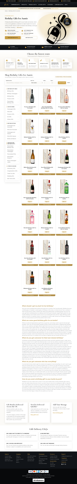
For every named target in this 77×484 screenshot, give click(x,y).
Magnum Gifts (42, 460)
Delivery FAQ (7, 459)
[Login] (72, 5)
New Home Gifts (11, 178)
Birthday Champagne (12, 93)
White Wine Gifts (31, 459)
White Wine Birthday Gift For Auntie (30, 168)
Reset (68, 82)
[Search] (69, 5)
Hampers (40, 461)
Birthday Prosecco (53, 457)
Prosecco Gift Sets (53, 456)
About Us (18, 456)
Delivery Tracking (8, 457)
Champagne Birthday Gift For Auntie (64, 168)
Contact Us (18, 457)
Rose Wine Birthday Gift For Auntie (47, 168)
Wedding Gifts (10, 176)
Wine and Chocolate (12, 129)
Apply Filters (62, 82)
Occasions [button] (50, 4)
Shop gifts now (35, 414)
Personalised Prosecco (10, 157)
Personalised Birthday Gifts (10, 102)
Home (6, 10)
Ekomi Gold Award (9, 460)
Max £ (52, 80)
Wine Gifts (9, 111)
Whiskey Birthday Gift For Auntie (30, 289)
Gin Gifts (9, 116)
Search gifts (9, 80)
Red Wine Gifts (31, 457)
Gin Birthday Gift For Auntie (64, 198)
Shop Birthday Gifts (13, 37)
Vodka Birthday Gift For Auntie (47, 198)
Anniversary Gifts (11, 168)
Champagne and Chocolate (11, 126)
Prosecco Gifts (10, 98)
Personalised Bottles (43, 463)
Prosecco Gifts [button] (32, 4)
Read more (19, 27)
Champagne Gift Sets (43, 458)
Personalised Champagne (10, 150)
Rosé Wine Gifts (31, 460)
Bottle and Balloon (11, 138)
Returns (17, 462)
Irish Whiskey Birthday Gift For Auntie (47, 289)
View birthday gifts (58, 412)
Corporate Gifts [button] (59, 4)
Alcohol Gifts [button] (41, 4)
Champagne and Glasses (11, 133)
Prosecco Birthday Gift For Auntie (30, 107)
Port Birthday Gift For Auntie (64, 259)
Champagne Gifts (11, 109)
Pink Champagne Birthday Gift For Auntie (30, 198)
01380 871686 (64, 460)
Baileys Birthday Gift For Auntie (47, 138)
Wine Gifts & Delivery (32, 456)
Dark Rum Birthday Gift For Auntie (30, 259)
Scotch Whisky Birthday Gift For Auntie (64, 228)
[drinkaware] (38, 480)
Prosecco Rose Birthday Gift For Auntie (64, 107)
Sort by (32, 80)
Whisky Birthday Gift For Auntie (47, 228)
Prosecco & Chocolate (54, 459)
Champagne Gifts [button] (15, 4)
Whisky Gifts (10, 119)
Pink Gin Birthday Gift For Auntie (30, 228)
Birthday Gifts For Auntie (14, 10)
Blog (66, 4)
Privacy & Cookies (19, 459)
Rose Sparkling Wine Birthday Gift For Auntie (47, 107)
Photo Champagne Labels (11, 161)
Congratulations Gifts (12, 171)
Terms (17, 460)
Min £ (44, 80)
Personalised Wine (11, 154)
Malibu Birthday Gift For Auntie (30, 138)
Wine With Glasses (11, 136)
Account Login (8, 456)
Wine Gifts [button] (24, 4)
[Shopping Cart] (70, 5)
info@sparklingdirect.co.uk (66, 456)
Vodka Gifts (52, 466)
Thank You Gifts (11, 173)
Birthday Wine (10, 96)
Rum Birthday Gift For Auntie (47, 259)
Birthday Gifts (29, 37)
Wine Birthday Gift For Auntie (64, 138)
